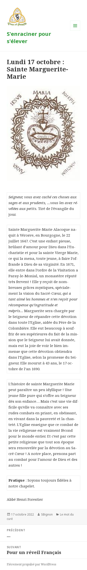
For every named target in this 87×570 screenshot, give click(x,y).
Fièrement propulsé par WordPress (31, 564)
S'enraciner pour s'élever (29, 37)
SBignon (47, 514)
